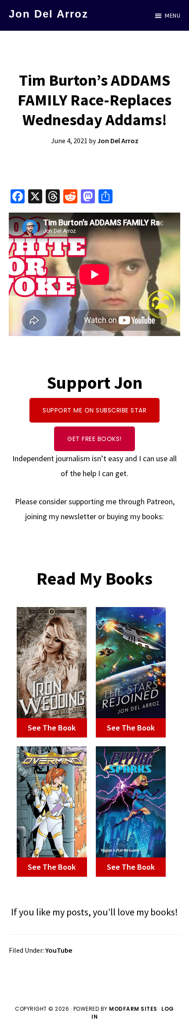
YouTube (58, 950)
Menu (172, 15)
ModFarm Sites (133, 1008)
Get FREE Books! (94, 438)
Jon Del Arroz (48, 14)
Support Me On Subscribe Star (94, 410)
